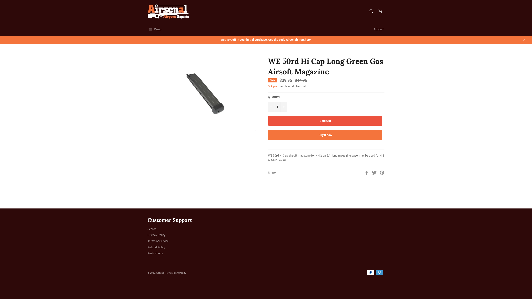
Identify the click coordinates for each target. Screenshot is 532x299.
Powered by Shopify (176, 273)
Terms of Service (158, 241)
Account (379, 29)
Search (152, 229)
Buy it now (325, 135)
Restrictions (155, 253)
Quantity (274, 97)
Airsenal (160, 273)
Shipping (273, 86)
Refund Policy (156, 247)
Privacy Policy (156, 235)
